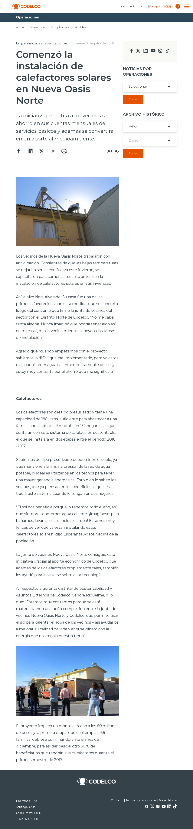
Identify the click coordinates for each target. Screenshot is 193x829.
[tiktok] (167, 51)
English (156, 6)
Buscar (133, 99)
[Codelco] (26, 6)
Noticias (80, 27)
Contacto (117, 800)
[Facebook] (19, 151)
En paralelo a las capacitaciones (41, 43)
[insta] (160, 51)
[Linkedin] (30, 151)
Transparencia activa (130, 6)
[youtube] (153, 52)
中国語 (167, 6)
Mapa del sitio (168, 800)
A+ (110, 151)
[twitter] (138, 52)
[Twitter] (41, 151)
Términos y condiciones (141, 800)
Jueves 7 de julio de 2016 (94, 43)
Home (20, 27)
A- (117, 151)
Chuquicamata (60, 27)
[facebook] (131, 52)
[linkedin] (145, 52)
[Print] (64, 151)
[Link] (53, 151)
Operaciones (37, 27)
